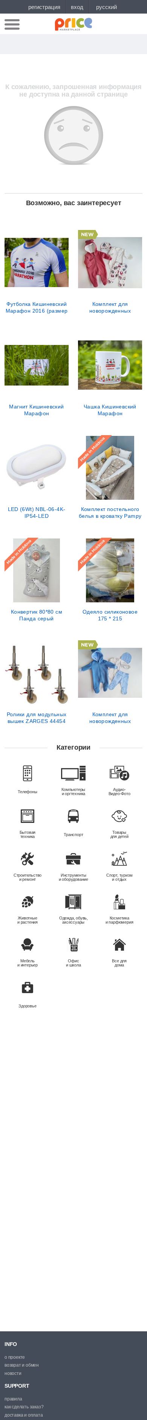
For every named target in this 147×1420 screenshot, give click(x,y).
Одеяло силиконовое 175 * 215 (110, 615)
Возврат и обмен (22, 1365)
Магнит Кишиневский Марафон (36, 410)
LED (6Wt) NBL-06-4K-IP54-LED (37, 512)
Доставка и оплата (24, 1415)
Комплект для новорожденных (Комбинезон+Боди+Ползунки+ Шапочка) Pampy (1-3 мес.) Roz (110, 307)
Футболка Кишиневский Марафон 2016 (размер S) (37, 307)
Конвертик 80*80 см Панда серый (36, 615)
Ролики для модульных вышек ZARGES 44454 (37, 717)
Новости (13, 1373)
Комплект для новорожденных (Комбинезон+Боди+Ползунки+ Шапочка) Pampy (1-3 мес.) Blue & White (110, 717)
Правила (13, 1399)
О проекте (15, 1357)
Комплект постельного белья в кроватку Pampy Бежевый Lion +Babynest (110, 512)
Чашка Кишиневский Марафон (110, 410)
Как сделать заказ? (24, 1406)
